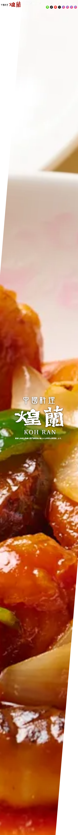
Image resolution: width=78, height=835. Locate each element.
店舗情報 (55, 3)
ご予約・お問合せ (72, 3)
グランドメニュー (46, 3)
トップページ (26, 3)
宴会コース (62, 3)
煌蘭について (35, 3)
